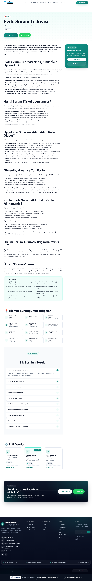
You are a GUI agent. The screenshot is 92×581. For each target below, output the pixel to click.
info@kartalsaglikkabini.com (12, 543)
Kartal (44, 524)
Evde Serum (30, 524)
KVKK (60, 537)
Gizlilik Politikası (63, 535)
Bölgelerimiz (62, 529)
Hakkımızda (62, 524)
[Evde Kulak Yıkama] (13, 459)
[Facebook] (2, 554)
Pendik (44, 527)
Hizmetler (12, 8)
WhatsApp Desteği (9, 540)
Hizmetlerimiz (62, 527)
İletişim (61, 532)
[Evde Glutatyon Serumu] (33, 459)
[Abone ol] (88, 532)
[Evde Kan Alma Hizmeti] (53, 459)
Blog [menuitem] (49, 2)
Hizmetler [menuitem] (33, 2)
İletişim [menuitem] (63, 2)
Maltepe (45, 529)
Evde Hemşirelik (31, 527)
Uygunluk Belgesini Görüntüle (73, 577)
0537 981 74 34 (77, 59)
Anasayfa (6, 8)
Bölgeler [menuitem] (42, 2)
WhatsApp (77, 64)
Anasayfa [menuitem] (26, 2)
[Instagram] (6, 554)
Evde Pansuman (31, 529)
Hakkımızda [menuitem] (56, 2)
